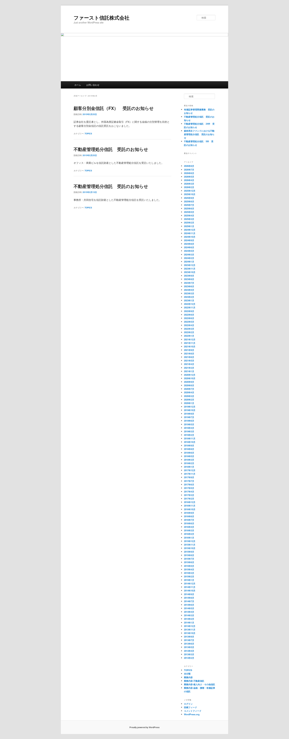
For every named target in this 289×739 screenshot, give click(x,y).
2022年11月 (189, 307)
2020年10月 (189, 378)
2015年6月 (189, 562)
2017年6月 (189, 484)
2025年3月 (189, 219)
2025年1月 (189, 226)
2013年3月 (189, 654)
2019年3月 (189, 431)
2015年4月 (189, 569)
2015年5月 (189, 565)
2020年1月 (189, 403)
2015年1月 (189, 580)
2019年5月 (189, 424)
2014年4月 (189, 611)
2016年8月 (189, 516)
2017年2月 (189, 498)
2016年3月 (189, 530)
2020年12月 (189, 374)
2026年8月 (189, 165)
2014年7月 (189, 601)
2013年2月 (189, 657)
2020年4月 (189, 392)
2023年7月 (189, 282)
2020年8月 (189, 385)
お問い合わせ (92, 84)
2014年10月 (189, 590)
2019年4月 (189, 427)
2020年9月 (189, 381)
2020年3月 (189, 396)
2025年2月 (189, 222)
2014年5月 (189, 608)
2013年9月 (189, 636)
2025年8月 (189, 201)
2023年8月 (189, 279)
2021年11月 (189, 343)
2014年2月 (189, 618)
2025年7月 (189, 205)
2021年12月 (189, 339)
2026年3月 (189, 183)
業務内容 (188, 677)
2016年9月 (189, 512)
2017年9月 (189, 477)
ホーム (77, 84)
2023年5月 (189, 289)
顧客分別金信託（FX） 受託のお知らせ (114, 108)
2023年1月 (189, 300)
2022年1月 (189, 335)
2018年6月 (189, 452)
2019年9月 (189, 413)
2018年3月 (189, 459)
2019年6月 (189, 420)
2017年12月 (189, 470)
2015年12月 (189, 541)
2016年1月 (189, 537)
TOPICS (88, 133)
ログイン (188, 703)
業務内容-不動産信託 (194, 680)
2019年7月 (189, 417)
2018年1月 (189, 466)
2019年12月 (189, 406)
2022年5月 (189, 321)
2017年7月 (189, 481)
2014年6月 (189, 604)
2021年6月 (189, 357)
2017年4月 (189, 491)
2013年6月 (189, 643)
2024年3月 (189, 254)
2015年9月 (189, 551)
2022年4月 (189, 325)
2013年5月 (189, 647)
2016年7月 (189, 519)
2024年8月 (189, 243)
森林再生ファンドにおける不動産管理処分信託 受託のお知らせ (199, 134)
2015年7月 (189, 558)
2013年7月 (189, 640)
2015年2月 (189, 576)
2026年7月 (189, 169)
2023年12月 (189, 265)
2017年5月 (189, 488)
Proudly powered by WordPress (144, 727)
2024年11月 (189, 233)
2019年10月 (189, 410)
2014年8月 (189, 597)
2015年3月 (189, 573)
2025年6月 (189, 208)
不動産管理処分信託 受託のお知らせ (111, 149)
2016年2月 (189, 533)
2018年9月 (189, 445)
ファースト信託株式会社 (101, 17)
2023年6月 (189, 286)
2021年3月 (189, 367)
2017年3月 (189, 495)
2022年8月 (189, 314)
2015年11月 (189, 544)
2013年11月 (189, 629)
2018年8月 (189, 449)
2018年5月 (189, 456)
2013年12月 (189, 626)
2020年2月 (189, 399)
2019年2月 (189, 434)
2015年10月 (189, 548)
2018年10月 (189, 442)
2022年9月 (189, 311)
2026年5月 (189, 176)
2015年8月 (189, 555)
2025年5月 (189, 212)
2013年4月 (189, 650)
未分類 (187, 673)
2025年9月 (189, 197)
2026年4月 (189, 180)
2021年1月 (189, 371)
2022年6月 (189, 318)
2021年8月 (189, 353)
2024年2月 (189, 258)
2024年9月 (189, 240)
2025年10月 (189, 194)
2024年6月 (189, 247)
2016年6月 (189, 523)
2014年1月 (189, 622)
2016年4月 (189, 526)
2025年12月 (189, 190)
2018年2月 (189, 463)
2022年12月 (189, 304)
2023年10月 (189, 272)
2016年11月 (189, 505)
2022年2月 (189, 332)
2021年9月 (189, 350)
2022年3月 (189, 328)
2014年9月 (189, 594)
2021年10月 (189, 346)
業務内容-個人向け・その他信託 (199, 684)
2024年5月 (189, 250)
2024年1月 (189, 261)
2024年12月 (189, 229)
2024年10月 (189, 236)
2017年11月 (189, 473)
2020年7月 (189, 388)
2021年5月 (189, 360)
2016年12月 (189, 502)
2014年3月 (189, 615)
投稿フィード (190, 707)
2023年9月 (189, 275)
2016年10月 (189, 509)
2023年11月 (189, 268)
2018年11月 (189, 438)
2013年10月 (189, 633)
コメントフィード (192, 710)
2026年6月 (189, 173)
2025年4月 (189, 215)
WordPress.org (192, 714)
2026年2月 (189, 187)
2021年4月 (189, 364)
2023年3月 (189, 293)
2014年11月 (189, 587)
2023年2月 (189, 296)
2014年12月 (189, 583)
